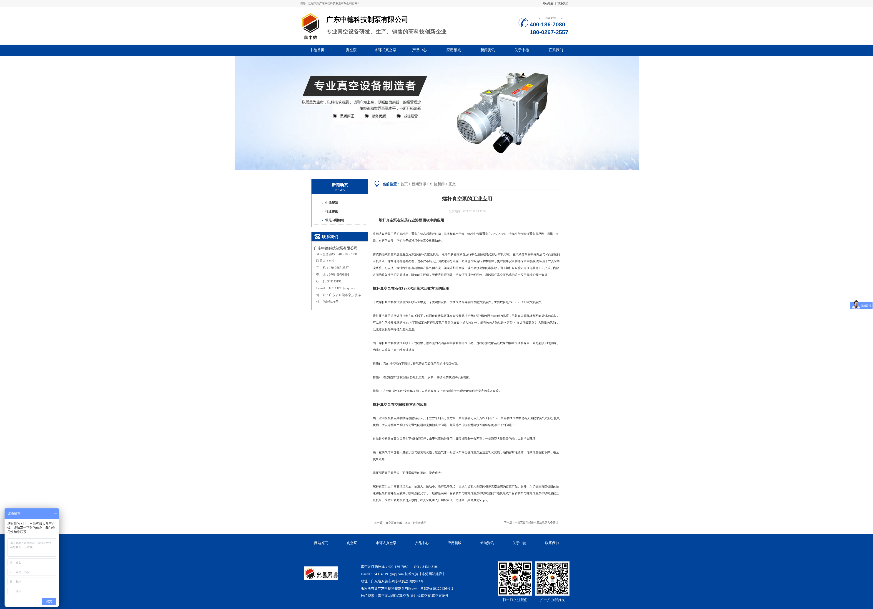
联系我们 (562, 3)
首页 (404, 184)
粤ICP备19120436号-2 (436, 588)
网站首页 (321, 543)
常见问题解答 (334, 220)
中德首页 (317, 50)
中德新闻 (331, 203)
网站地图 (547, 3)
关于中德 (521, 50)
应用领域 (453, 50)
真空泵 (351, 50)
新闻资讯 (487, 50)
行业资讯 (331, 211)
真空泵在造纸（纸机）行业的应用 (406, 522)
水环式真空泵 (385, 50)
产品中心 (419, 50)
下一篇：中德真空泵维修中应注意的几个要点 (531, 522)
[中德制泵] (319, 579)
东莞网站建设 (432, 574)
